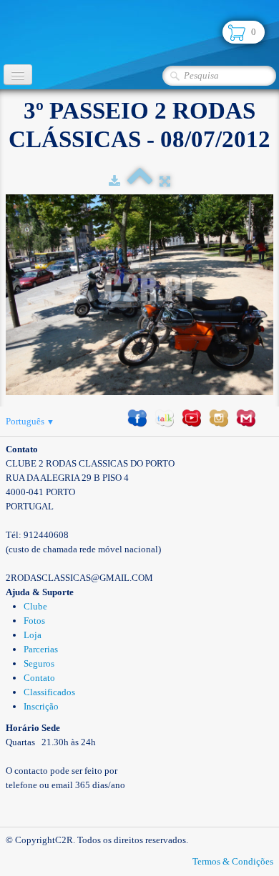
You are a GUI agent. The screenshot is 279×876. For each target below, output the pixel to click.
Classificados (49, 692)
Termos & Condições (232, 861)
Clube (35, 606)
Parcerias (41, 649)
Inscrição (41, 706)
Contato (39, 677)
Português (30, 421)
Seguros (39, 663)
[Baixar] (114, 181)
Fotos (34, 620)
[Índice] (140, 181)
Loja (32, 634)
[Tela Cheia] (165, 181)
